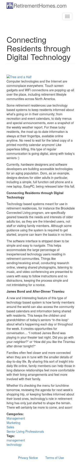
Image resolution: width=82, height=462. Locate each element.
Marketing (13, 422)
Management (16, 418)
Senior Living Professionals (25, 431)
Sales (10, 427)
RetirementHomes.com (40, 5)
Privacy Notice (28, 457)
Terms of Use (54, 457)
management (16, 440)
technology (14, 444)
